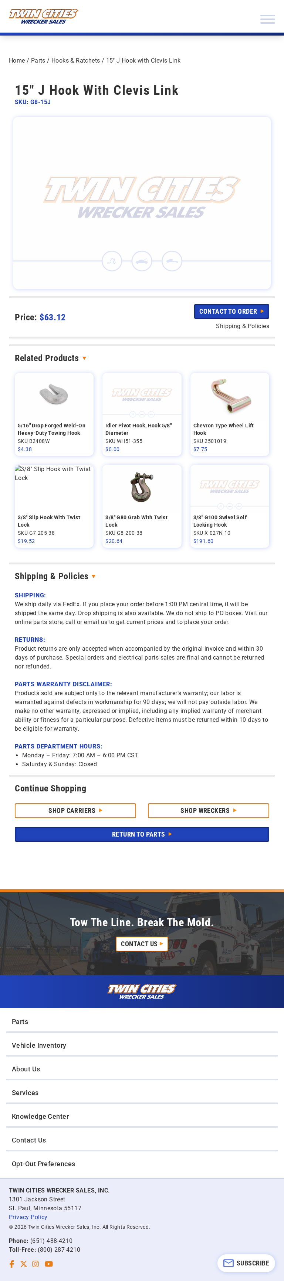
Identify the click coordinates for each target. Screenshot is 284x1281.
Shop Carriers (72, 810)
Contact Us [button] (29, 1140)
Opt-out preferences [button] (43, 1164)
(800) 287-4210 (59, 1249)
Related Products (47, 358)
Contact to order (229, 311)
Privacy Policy (28, 1217)
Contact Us (139, 944)
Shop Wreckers (205, 810)
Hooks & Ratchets (75, 60)
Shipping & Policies (51, 576)
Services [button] (25, 1093)
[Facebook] (12, 1264)
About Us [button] (26, 1069)
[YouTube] (49, 1264)
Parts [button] (20, 1021)
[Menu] (267, 19)
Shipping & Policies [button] (242, 326)
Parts (38, 60)
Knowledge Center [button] (40, 1116)
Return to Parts (139, 834)
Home (17, 60)
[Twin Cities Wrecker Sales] (43, 16)
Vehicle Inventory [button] (39, 1045)
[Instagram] (35, 1264)
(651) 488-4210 (51, 1240)
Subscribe (253, 1263)
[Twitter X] (23, 1264)
